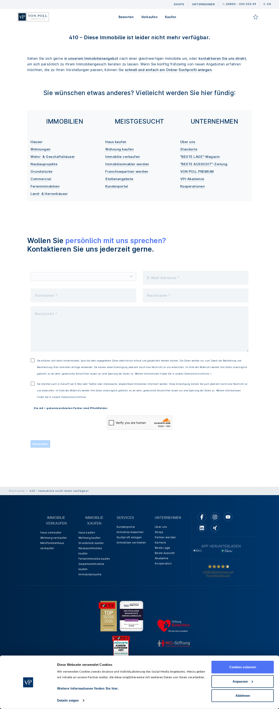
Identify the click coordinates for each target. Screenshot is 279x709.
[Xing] (215, 527)
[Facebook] (201, 517)
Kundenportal (116, 186)
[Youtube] (228, 517)
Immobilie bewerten (130, 532)
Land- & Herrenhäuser (49, 194)
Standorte (188, 149)
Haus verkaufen (50, 532)
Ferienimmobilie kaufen (94, 558)
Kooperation (163, 563)
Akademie (161, 558)
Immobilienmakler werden (127, 164)
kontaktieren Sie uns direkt (222, 58)
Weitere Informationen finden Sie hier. (88, 688)
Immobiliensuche (89, 574)
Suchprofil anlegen (129, 537)
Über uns (187, 142)
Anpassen (240, 681)
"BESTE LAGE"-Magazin (200, 157)
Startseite (17, 491)
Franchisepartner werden (126, 171)
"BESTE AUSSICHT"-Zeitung (204, 164)
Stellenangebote (119, 179)
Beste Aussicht (165, 553)
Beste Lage (162, 547)
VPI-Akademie (192, 179)
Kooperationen (192, 186)
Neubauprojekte (44, 164)
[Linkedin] (201, 527)
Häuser (37, 142)
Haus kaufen (115, 142)
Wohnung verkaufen (53, 537)
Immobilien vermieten (131, 542)
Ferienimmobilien (45, 186)
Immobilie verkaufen (122, 157)
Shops (159, 532)
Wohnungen (41, 149)
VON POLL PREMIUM (197, 171)
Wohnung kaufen (119, 149)
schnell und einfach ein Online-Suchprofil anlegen (168, 70)
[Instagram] (215, 517)
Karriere (160, 542)
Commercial (41, 179)
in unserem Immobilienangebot (91, 58)
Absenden (40, 444)
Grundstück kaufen (91, 543)
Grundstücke (42, 171)
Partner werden (165, 537)
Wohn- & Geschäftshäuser (53, 157)
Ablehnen (242, 695)
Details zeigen (68, 700)
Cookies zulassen (242, 667)
